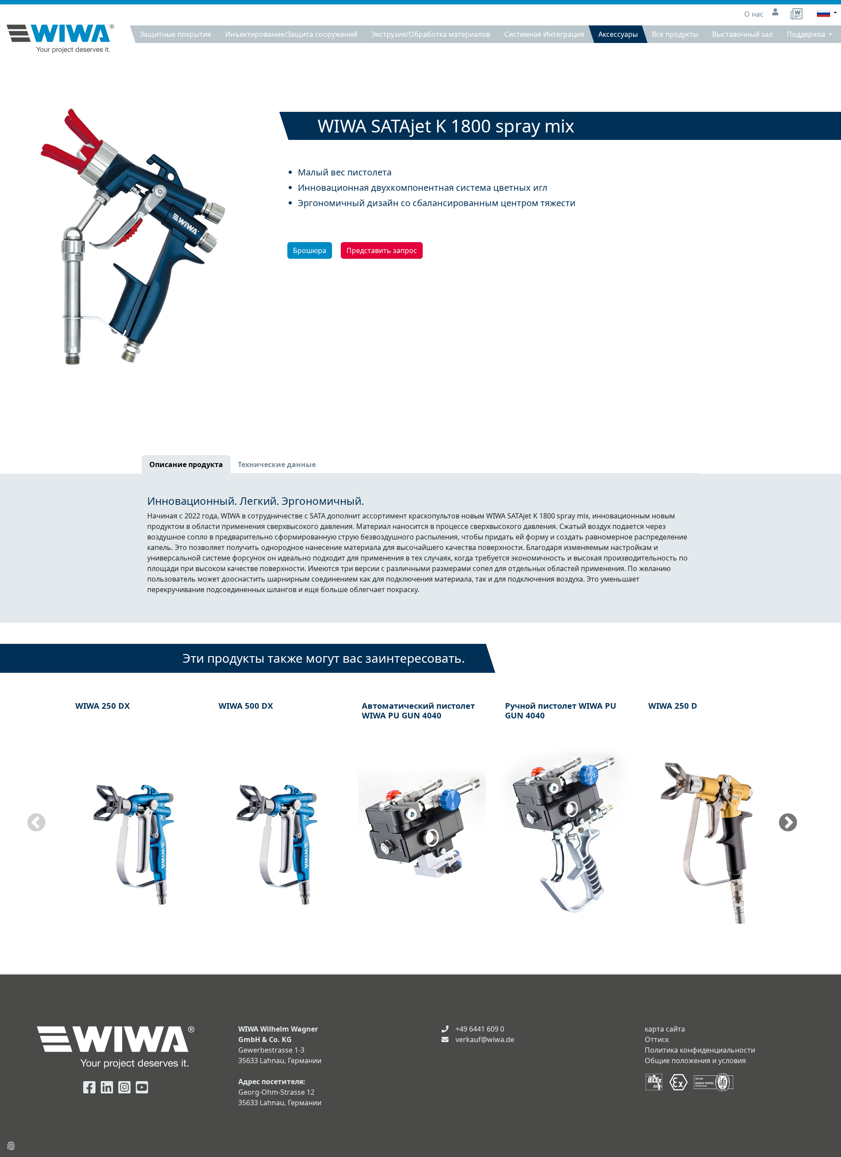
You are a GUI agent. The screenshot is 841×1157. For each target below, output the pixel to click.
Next (788, 823)
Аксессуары (618, 34)
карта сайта (665, 1029)
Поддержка (807, 34)
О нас (754, 14)
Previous (36, 823)
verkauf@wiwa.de (485, 1039)
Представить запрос (381, 250)
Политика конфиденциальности (700, 1050)
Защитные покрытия (175, 34)
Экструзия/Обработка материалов (430, 34)
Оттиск (657, 1039)
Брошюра (309, 250)
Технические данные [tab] (277, 464)
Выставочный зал (742, 34)
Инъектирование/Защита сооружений (291, 34)
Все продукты (675, 34)
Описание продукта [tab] (186, 464)
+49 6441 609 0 (480, 1029)
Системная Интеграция (544, 34)
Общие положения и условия (695, 1060)
